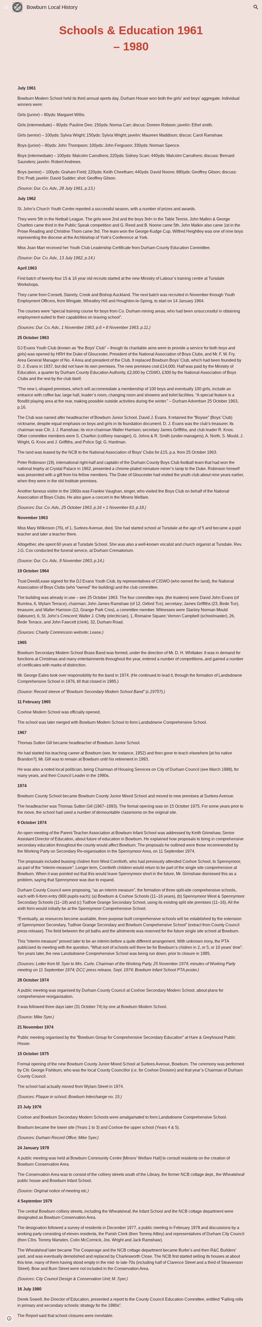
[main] (131, 38)
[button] (6, 7)
